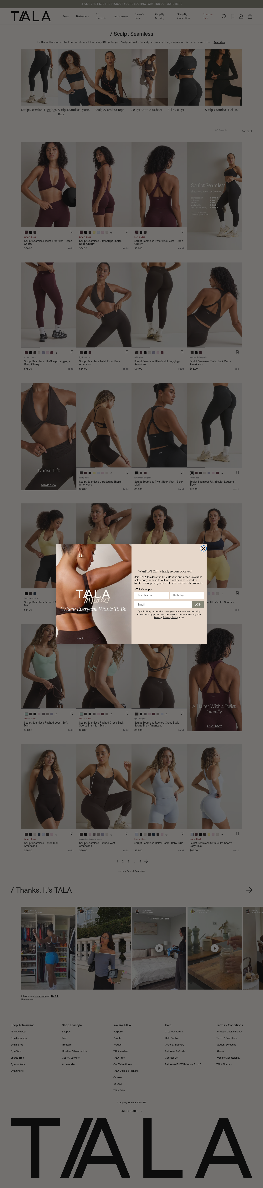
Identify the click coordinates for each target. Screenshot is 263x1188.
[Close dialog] (204, 548)
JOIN (198, 604)
